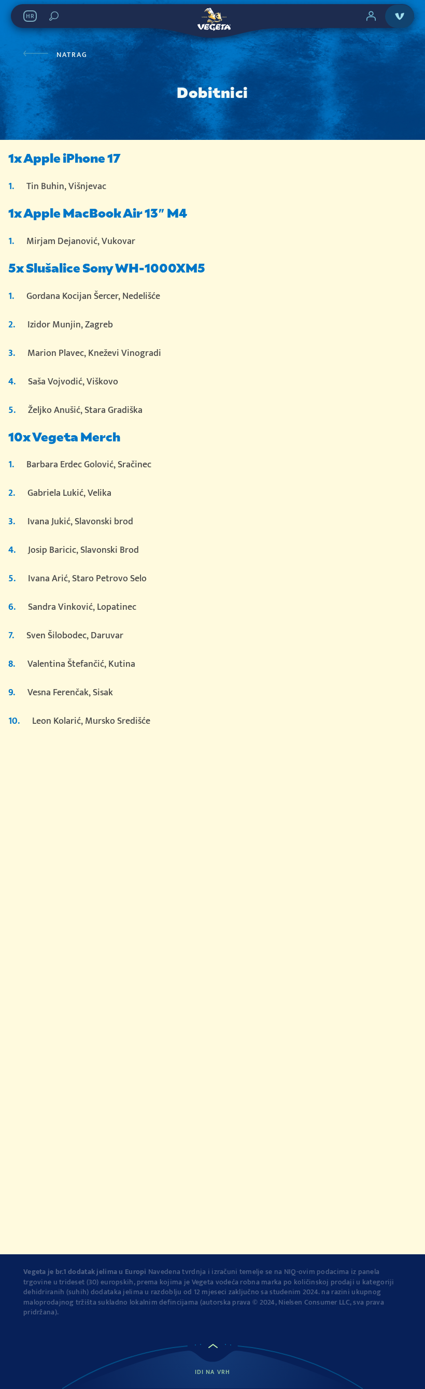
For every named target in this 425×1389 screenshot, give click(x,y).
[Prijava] (371, 16)
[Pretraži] (54, 16)
